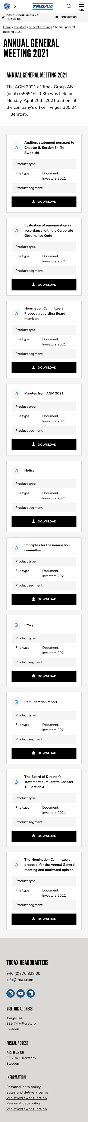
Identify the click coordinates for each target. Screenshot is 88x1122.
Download (46, 202)
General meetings (40, 27)
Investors (20, 27)
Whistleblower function (26, 1098)
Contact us (68, 17)
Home (7, 27)
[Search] (69, 6)
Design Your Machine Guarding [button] (22, 17)
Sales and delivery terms (27, 1092)
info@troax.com (19, 979)
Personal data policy (23, 1087)
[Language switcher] (9, 6)
